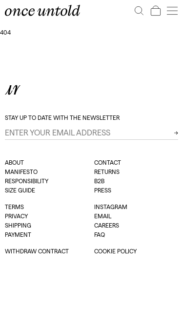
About (14, 162)
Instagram (110, 207)
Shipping (18, 225)
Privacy (16, 216)
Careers (106, 225)
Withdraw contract (37, 251)
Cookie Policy (115, 251)
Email (102, 216)
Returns (107, 172)
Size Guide (20, 190)
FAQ (99, 234)
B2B (99, 181)
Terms (14, 207)
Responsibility (26, 181)
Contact (107, 162)
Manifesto (21, 172)
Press (102, 190)
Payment (18, 234)
